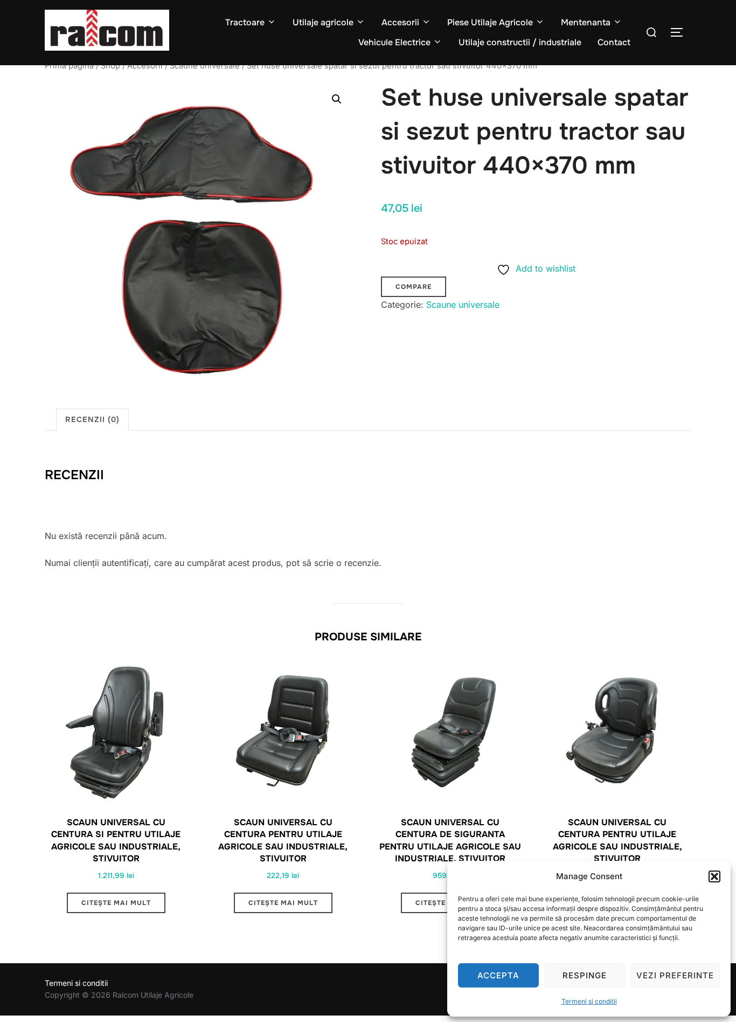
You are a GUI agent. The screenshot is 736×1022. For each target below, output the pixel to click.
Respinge (585, 975)
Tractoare (245, 22)
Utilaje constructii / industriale (520, 42)
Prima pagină (69, 66)
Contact (614, 42)
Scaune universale (205, 66)
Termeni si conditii (589, 1001)
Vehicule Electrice (394, 42)
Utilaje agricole (323, 22)
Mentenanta (585, 22)
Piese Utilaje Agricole (490, 22)
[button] (714, 876)
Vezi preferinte (675, 975)
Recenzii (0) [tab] (92, 419)
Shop (110, 66)
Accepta (498, 975)
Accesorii (400, 22)
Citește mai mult (116, 903)
